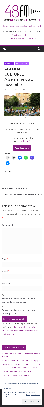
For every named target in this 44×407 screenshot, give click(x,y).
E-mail (5, 271)
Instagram (27, 35)
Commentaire (9, 225)
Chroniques (9, 63)
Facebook (16, 35)
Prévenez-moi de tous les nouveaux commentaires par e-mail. (18, 300)
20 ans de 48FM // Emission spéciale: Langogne (21, 360)
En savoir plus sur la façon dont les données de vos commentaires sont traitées (20, 331)
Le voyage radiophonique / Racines (16, 375)
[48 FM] (5, 49)
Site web (6, 283)
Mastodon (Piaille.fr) (18, 38)
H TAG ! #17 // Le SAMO (16, 188)
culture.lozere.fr (23, 141)
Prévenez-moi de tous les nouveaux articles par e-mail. (18, 312)
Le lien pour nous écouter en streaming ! (22, 26)
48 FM (23, 90)
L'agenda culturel (22, 63)
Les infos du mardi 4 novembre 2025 (22, 194)
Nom (5, 259)
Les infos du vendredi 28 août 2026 (16, 371)
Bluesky (32, 38)
